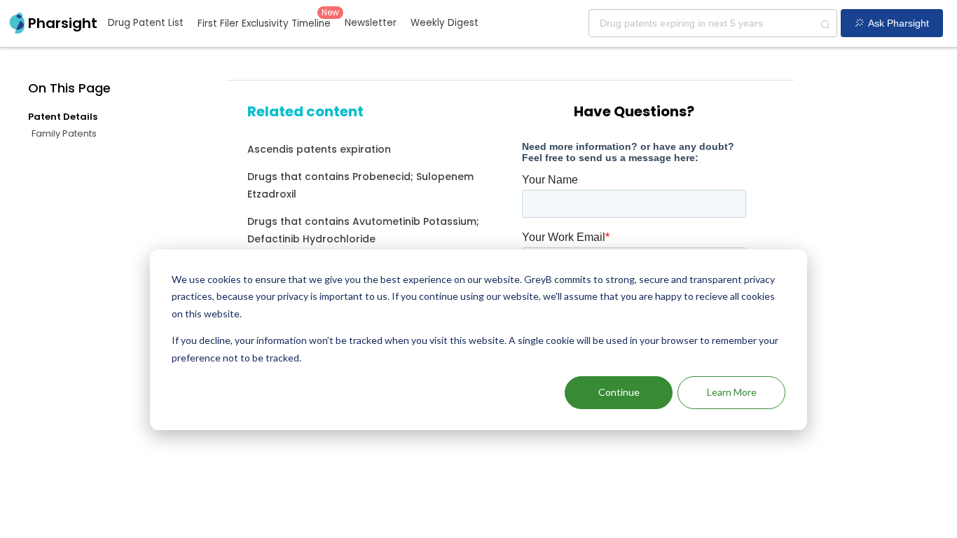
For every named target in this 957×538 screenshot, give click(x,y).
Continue (619, 392)
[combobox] (712, 23)
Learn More (732, 392)
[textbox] (712, 23)
